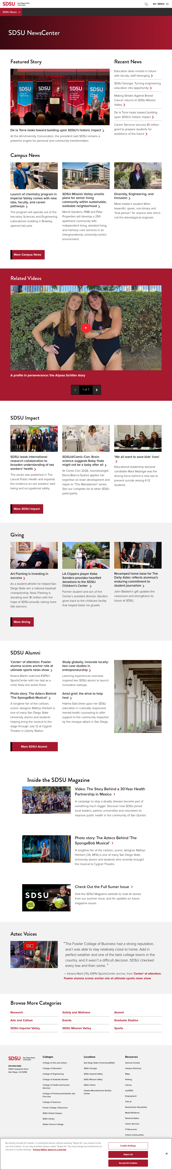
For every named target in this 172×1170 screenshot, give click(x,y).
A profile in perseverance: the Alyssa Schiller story (47, 375)
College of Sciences (52, 1102)
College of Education (52, 1068)
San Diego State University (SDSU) (99, 1062)
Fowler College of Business (55, 1107)
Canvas (128, 1084)
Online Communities (134, 1134)
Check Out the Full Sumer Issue (102, 886)
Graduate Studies (126, 1020)
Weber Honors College (53, 1124)
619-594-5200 (14, 1065)
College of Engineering (53, 1073)
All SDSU (158, 4)
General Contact (132, 1062)
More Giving (22, 622)
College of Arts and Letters (55, 1062)
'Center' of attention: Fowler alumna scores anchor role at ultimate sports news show (31, 666)
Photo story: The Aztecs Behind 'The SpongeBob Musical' (33, 695)
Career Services (132, 1123)
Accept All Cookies (128, 1163)
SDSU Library (48, 1118)
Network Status (132, 1118)
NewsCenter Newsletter (136, 1107)
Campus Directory (133, 1068)
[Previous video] (75, 390)
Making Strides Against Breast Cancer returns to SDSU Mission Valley (135, 100)
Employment (131, 1096)
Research (16, 1012)
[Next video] (97, 390)
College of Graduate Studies (55, 1079)
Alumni (119, 1012)
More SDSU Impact (27, 509)
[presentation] (47, 1056)
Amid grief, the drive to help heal (82, 695)
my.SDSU (129, 1090)
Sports (118, 1028)
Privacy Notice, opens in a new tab (49, 1149)
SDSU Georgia (90, 1068)
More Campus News (27, 254)
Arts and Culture (21, 1020)
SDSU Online (90, 1084)
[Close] (166, 1153)
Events (67, 1020)
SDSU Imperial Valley (25, 1028)
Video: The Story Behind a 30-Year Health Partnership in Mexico (110, 791)
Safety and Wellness (76, 1012)
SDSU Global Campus (52, 1113)
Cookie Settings (128, 1145)
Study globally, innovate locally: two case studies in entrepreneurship (85, 666)
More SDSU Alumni (34, 746)
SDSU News (10, 12)
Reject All (128, 1154)
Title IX (128, 1101)
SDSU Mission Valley (76, 1028)
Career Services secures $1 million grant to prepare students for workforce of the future (136, 129)
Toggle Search (146, 4)
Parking (128, 1079)
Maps (127, 1073)
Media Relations (132, 1112)
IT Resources (131, 1129)
